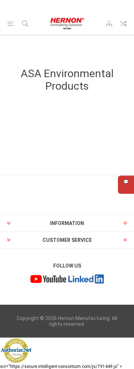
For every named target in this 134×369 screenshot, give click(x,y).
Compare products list (123, 23)
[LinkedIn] (86, 279)
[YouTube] (48, 279)
